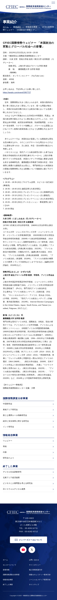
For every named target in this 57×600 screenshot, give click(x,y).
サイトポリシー (35, 565)
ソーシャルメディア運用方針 (40, 580)
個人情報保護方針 (35, 570)
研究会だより (8, 458)
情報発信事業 (8, 580)
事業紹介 (17, 27)
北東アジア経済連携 (11, 477)
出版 (5, 452)
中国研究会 (7, 404)
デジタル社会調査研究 (12, 472)
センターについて (9, 565)
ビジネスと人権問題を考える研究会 (18, 483)
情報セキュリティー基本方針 (40, 575)
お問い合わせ (34, 560)
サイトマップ (34, 584)
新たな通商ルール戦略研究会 (15, 415)
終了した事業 (8, 584)
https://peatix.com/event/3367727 (17, 92)
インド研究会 (8, 427)
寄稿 (5, 446)
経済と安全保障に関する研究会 (16, 421)
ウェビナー (7, 441)
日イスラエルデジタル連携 (14, 489)
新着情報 (6, 570)
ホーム (6, 27)
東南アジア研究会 (10, 409)
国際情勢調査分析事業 (11, 575)
